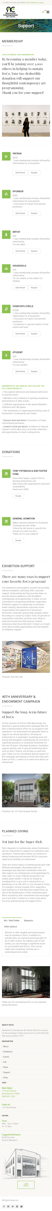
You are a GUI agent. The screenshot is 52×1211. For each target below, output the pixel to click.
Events (6, 1057)
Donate (18, 496)
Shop (5, 1077)
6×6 (4, 1062)
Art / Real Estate (11, 920)
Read (5, 1067)
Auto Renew (20, 173)
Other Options (10, 926)
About (6, 1046)
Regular (34, 173)
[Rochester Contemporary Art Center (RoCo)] (11, 12)
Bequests (28, 920)
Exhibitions (7, 1052)
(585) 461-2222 (8, 1096)
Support (6, 1072)
